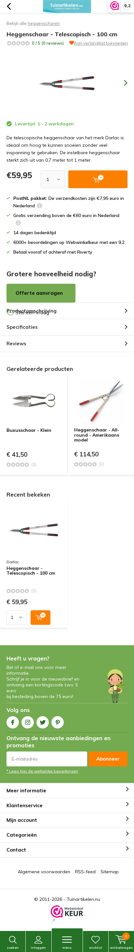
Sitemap (109, 872)
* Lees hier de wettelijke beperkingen (42, 771)
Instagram (27, 722)
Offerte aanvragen (39, 293)
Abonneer (108, 759)
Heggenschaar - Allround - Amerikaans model (96, 435)
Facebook (13, 722)
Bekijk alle (33, 23)
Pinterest (57, 722)
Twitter (42, 722)
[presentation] (120, 82)
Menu (67, 948)
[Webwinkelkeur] (67, 914)
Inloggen (38, 948)
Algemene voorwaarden (44, 872)
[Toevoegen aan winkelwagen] (40, 617)
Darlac (13, 561)
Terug (9, 6)
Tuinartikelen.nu (83, 899)
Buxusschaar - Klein (29, 430)
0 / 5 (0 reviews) (48, 43)
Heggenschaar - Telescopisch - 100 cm (31, 571)
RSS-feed (85, 872)
